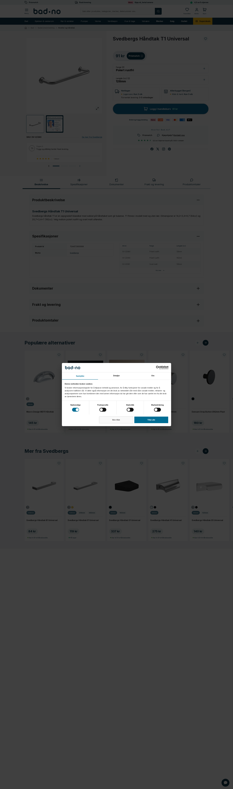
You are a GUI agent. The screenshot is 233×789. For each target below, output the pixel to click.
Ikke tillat (116, 420)
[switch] (102, 410)
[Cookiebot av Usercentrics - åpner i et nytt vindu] (157, 367)
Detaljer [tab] (116, 375)
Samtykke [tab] (80, 376)
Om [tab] (152, 375)
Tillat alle (151, 420)
